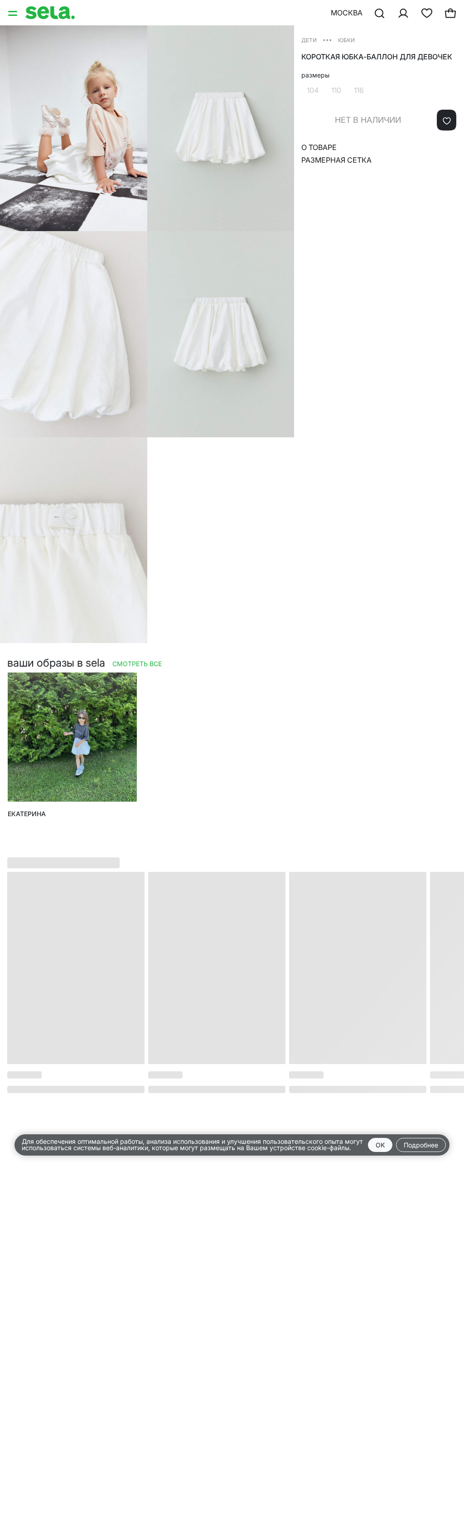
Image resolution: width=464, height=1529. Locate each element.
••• (327, 39)
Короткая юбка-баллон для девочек (376, 57)
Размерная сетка (336, 160)
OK (380, 1145)
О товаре (319, 147)
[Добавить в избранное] (446, 120)
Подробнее (421, 1145)
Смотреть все (137, 664)
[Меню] (13, 13)
